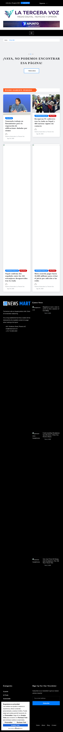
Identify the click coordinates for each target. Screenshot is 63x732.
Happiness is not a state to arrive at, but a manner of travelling (51, 308)
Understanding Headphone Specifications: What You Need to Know (51, 434)
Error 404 (11, 40)
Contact (54, 725)
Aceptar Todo (15, 725)
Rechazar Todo (21, 722)
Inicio (6, 40)
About (43, 725)
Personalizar (8, 722)
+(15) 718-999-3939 (11, 331)
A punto (5, 691)
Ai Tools (5, 695)
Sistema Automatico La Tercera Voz (15, 136)
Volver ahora (32, 71)
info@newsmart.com (12, 329)
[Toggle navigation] (31, 33)
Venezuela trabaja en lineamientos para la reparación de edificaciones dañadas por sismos (16, 126)
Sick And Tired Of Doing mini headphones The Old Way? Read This (51, 560)
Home (38, 725)
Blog (48, 725)
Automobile (6, 699)
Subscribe (46, 703)
